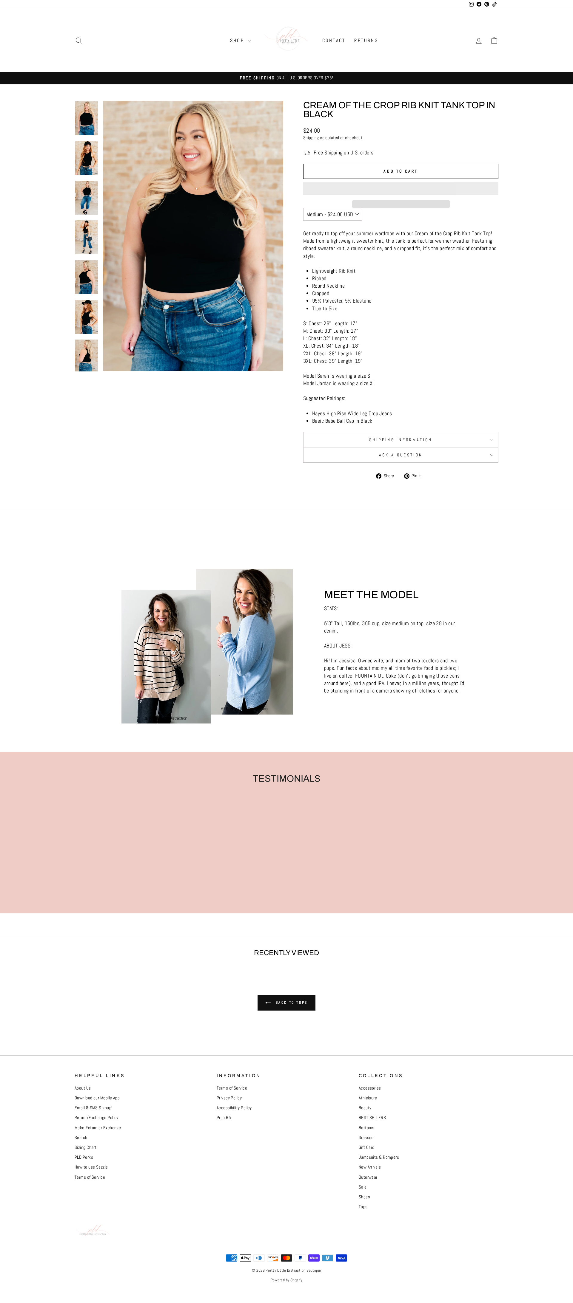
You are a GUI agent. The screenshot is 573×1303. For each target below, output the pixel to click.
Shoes (364, 1197)
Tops (363, 1207)
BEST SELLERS (372, 1118)
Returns (366, 40)
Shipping (311, 138)
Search (81, 1138)
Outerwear (368, 1177)
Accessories (370, 1088)
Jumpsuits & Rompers (379, 1157)
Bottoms (367, 1128)
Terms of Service (90, 1177)
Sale (363, 1187)
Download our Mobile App (97, 1098)
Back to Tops (291, 1002)
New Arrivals (370, 1167)
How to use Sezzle (91, 1167)
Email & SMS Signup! (94, 1108)
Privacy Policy (229, 1098)
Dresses (366, 1138)
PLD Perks (84, 1157)
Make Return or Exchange (98, 1128)
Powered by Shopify (286, 1280)
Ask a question (401, 455)
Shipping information (400, 439)
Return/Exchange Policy (96, 1118)
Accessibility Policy (234, 1108)
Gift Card (367, 1147)
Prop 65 (224, 1118)
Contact (333, 40)
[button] (400, 188)
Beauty (365, 1108)
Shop (238, 40)
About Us (83, 1088)
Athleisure (368, 1098)
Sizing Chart (85, 1147)
